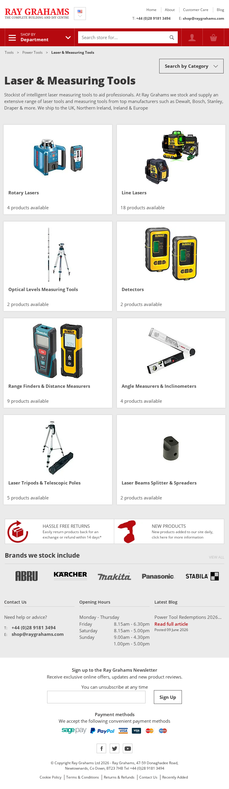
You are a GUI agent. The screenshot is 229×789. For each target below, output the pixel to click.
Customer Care (195, 9)
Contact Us (148, 777)
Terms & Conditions (82, 777)
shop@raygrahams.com (203, 18)
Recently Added (175, 777)
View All (216, 557)
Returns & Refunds (119, 777)
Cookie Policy (50, 777)
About (170, 9)
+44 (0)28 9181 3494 (153, 18)
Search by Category (186, 66)
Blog (220, 9)
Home (151, 9)
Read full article (171, 624)
